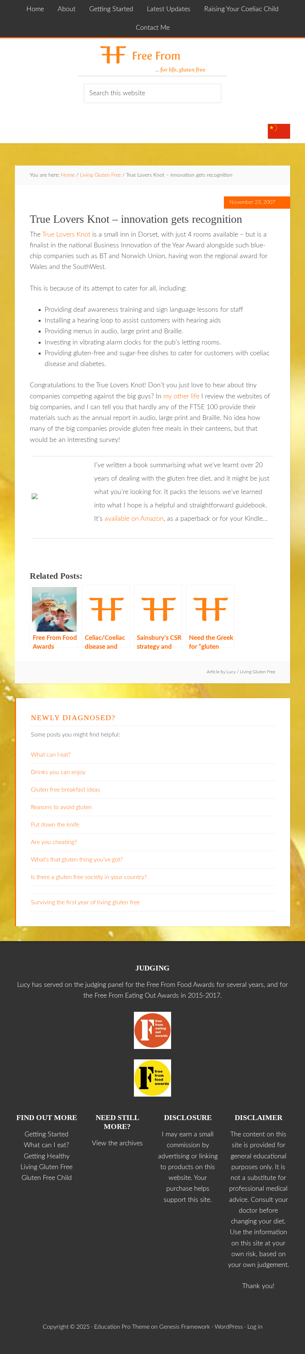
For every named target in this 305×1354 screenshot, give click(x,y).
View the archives (117, 1143)
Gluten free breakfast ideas (65, 790)
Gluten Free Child (47, 1178)
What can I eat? (51, 755)
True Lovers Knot (66, 234)
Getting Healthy (47, 1156)
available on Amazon (134, 519)
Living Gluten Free (257, 672)
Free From (152, 57)
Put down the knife (55, 825)
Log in (255, 1327)
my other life (181, 396)
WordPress (229, 1327)
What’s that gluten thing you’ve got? (77, 860)
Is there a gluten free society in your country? (89, 877)
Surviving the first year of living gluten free (85, 902)
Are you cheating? (54, 842)
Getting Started (46, 1134)
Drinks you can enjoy (58, 772)
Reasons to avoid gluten (61, 807)
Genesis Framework (184, 1327)
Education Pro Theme (122, 1327)
